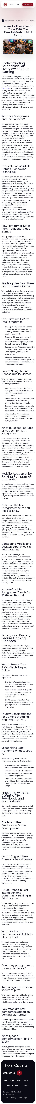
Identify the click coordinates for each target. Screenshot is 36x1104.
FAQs (26, 1080)
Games (32, 20)
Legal (25, 1098)
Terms (20, 1098)
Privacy (13, 1098)
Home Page (9, 1080)
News (19, 1080)
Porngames (5, 88)
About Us (7, 1098)
